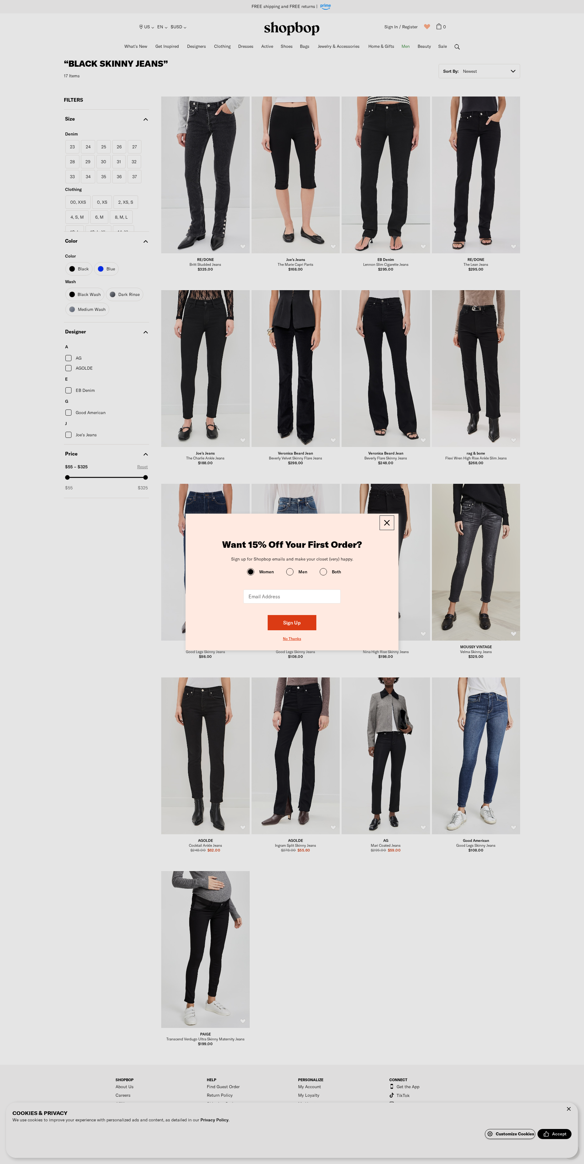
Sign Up (292, 622)
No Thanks (292, 638)
